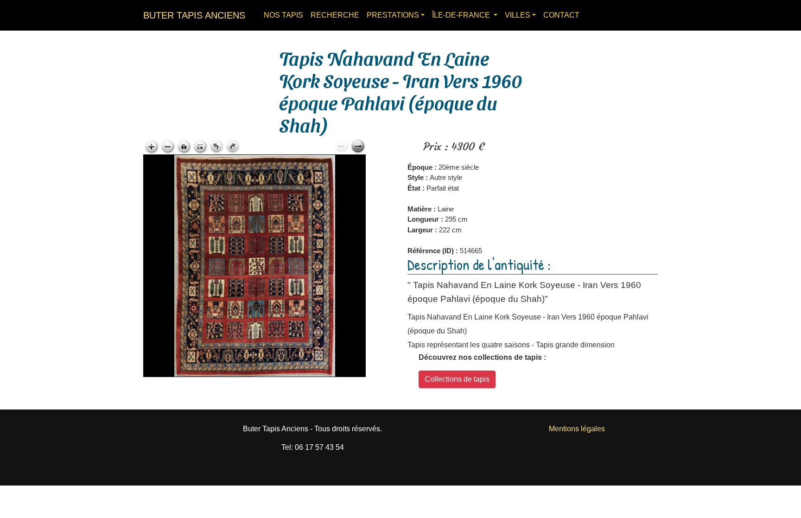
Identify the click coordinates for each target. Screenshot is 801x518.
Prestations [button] (393, 15)
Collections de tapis (457, 379)
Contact (561, 15)
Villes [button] (517, 15)
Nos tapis (283, 15)
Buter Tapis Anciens (194, 15)
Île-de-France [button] (462, 15)
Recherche (335, 15)
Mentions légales (577, 429)
